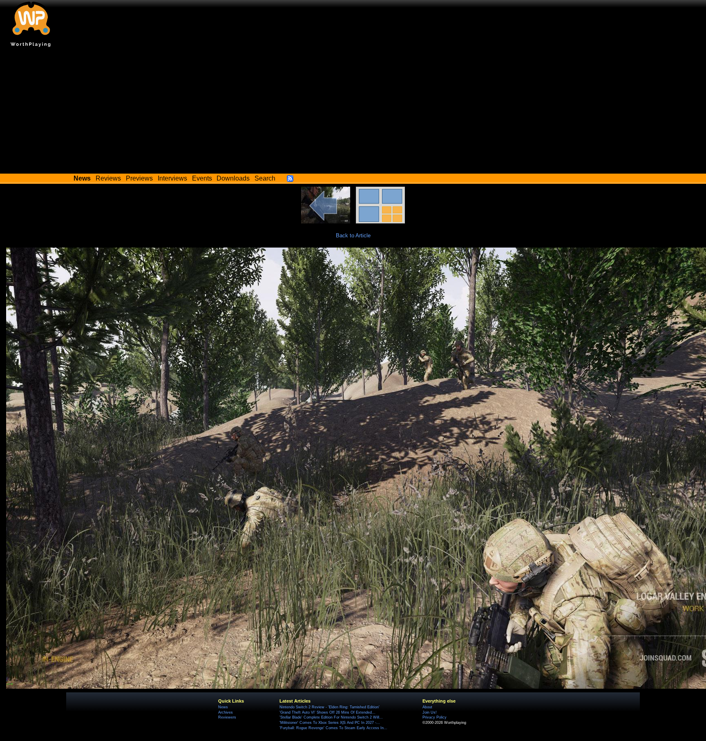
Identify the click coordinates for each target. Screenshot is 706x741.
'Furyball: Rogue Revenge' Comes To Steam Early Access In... (333, 728)
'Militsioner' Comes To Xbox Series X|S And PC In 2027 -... (329, 723)
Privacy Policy (434, 717)
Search (265, 178)
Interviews (172, 178)
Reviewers (227, 717)
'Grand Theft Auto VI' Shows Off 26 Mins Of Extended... (327, 712)
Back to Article (353, 235)
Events (202, 178)
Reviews (108, 178)
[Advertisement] (353, 112)
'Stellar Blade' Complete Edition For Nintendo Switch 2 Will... (331, 717)
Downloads (233, 178)
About (427, 707)
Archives (225, 712)
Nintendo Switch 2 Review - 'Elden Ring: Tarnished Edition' (329, 707)
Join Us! (429, 712)
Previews (139, 178)
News (223, 707)
